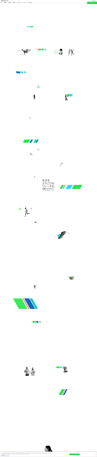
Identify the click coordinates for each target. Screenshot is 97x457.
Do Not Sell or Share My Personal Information (74, 454)
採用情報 (92, 2)
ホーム (2, 2)
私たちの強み (9, 2)
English (95, 0)
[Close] (96, 454)
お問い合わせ (30, 2)
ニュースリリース (25, 2)
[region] (48, 454)
